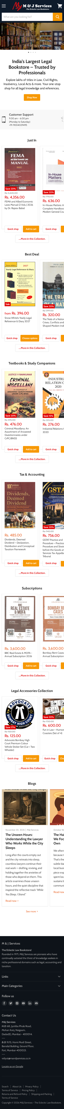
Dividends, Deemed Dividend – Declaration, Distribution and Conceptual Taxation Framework (19, 544)
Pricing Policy (28, 1090)
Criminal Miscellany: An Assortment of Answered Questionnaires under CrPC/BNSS (18, 433)
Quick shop (12, 228)
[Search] (57, 17)
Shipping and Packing (41, 1094)
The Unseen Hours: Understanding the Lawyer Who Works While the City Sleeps (24, 841)
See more (31, 911)
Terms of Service (10, 1090)
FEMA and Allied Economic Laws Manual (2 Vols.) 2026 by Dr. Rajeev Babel (19, 205)
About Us (16, 1086)
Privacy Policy (32, 1086)
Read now (11, 900)
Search (5, 1086)
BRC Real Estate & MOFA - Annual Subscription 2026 (18, 654)
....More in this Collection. (32, 238)
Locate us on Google (12, 1066)
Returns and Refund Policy (14, 1094)
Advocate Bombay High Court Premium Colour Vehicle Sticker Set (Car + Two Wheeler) (20, 745)
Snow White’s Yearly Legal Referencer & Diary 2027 (18, 319)
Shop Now (32, 97)
